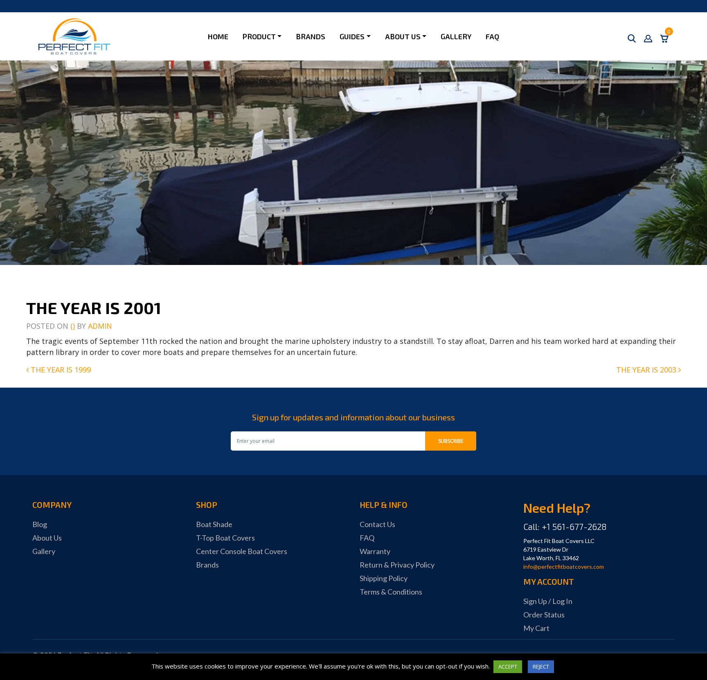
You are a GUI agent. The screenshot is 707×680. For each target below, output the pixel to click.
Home (218, 36)
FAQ (492, 36)
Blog (39, 524)
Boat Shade (214, 524)
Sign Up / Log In (547, 601)
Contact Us (377, 524)
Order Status (544, 614)
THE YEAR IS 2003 (647, 370)
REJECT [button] (541, 666)
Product (259, 36)
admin (100, 326)
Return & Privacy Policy (397, 564)
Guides (352, 36)
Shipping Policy (384, 578)
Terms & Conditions (391, 591)
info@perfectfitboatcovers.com (563, 566)
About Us (403, 36)
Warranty (375, 551)
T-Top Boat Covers (225, 537)
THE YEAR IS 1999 (60, 370)
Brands (310, 36)
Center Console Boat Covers (241, 551)
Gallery (456, 36)
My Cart (536, 628)
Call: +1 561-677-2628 (565, 526)
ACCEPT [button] (507, 666)
